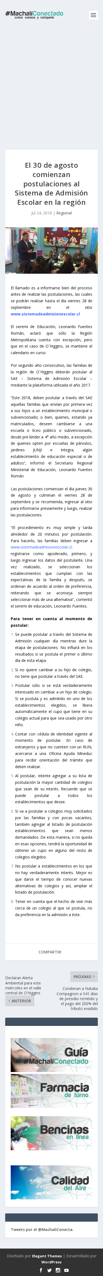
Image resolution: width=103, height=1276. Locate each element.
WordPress (51, 1262)
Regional (64, 213)
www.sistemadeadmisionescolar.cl (46, 314)
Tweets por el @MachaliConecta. (42, 1229)
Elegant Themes (47, 1255)
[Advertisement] (51, 84)
